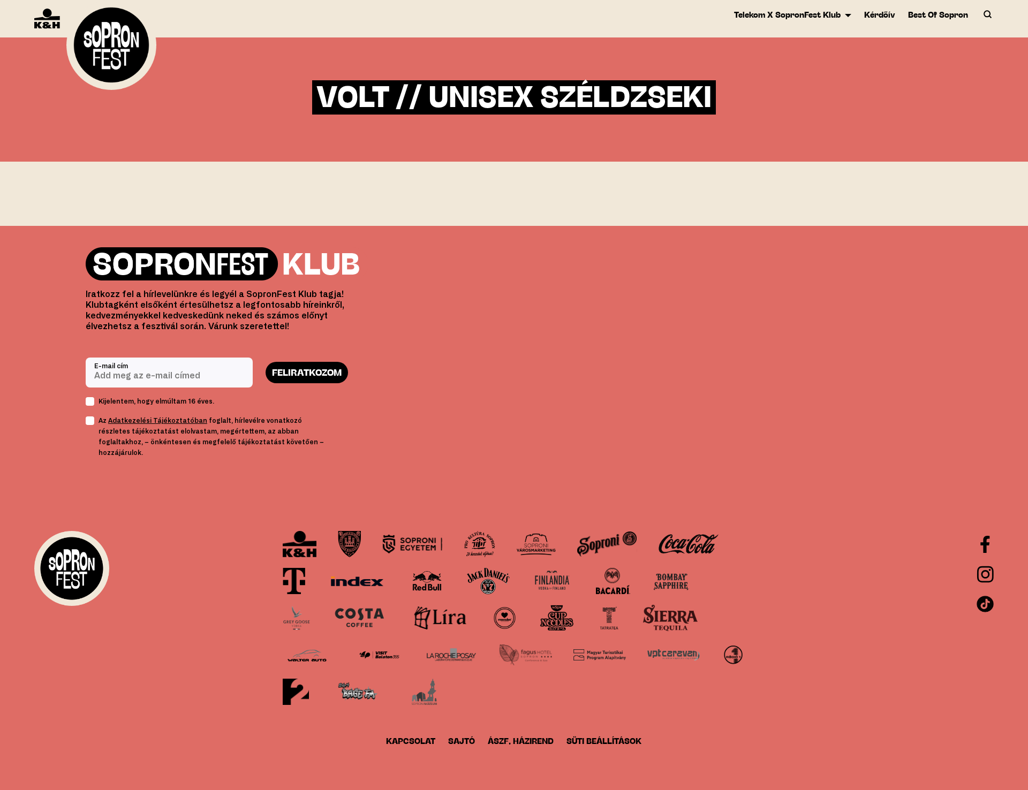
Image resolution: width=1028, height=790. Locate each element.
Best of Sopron (938, 14)
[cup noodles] (557, 618)
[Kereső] (987, 15)
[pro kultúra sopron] (479, 544)
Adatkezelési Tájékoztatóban (157, 420)
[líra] (440, 618)
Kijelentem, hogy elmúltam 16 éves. (156, 401)
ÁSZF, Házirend (521, 741)
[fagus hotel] (525, 655)
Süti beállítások (603, 741)
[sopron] (349, 544)
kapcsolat (410, 741)
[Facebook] (985, 544)
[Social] (985, 574)
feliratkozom (307, 372)
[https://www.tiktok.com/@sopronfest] (985, 604)
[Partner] (299, 544)
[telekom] (294, 581)
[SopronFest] (111, 48)
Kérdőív (879, 14)
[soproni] (607, 544)
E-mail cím (111, 366)
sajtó (461, 741)
